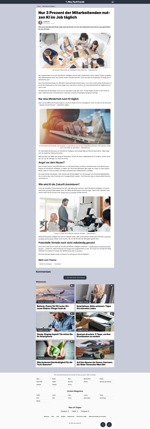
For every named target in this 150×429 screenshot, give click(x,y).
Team (52, 416)
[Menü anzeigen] (113, 2)
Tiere (53, 398)
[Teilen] (102, 424)
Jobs (57, 416)
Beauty (38, 401)
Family (101, 395)
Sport (69, 378)
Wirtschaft (39, 381)
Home (39, 6)
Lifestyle (38, 384)
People (101, 378)
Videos (54, 381)
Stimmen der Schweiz (105, 381)
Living (54, 395)
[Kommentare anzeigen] (109, 424)
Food (37, 398)
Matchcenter (87, 378)
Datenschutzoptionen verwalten (97, 416)
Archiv (70, 384)
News (37, 378)
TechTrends (103, 398)
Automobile (87, 398)
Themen (54, 384)
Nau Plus (70, 381)
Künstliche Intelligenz (48, 6)
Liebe (69, 395)
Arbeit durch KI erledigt (68, 192)
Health (38, 395)
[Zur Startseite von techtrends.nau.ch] (75, 2)
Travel (69, 398)
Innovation (78, 251)
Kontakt (63, 416)
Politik (54, 378)
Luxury (86, 395)
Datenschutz (70, 416)
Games (86, 381)
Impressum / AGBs (82, 416)
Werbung (46, 416)
